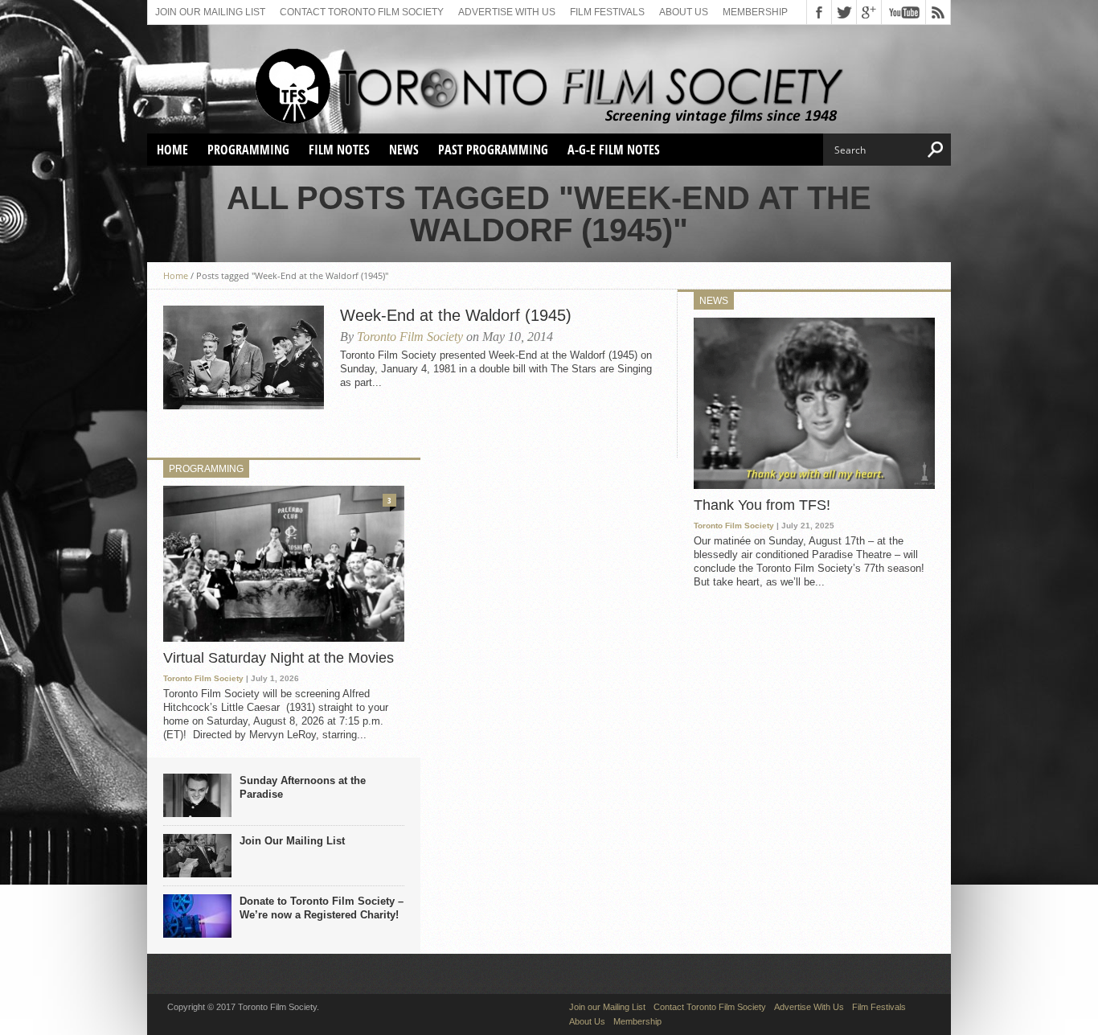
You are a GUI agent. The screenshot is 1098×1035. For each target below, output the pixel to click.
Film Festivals (607, 12)
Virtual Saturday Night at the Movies (278, 658)
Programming (248, 149)
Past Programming (493, 149)
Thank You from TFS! (762, 505)
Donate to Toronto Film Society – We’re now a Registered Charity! (322, 908)
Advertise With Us (506, 12)
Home (172, 149)
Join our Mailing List (210, 12)
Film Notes (339, 149)
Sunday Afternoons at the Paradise (303, 787)
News (404, 149)
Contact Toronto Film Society (362, 12)
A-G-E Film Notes (613, 149)
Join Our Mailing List (292, 841)
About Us (683, 12)
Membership (755, 12)
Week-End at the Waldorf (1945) (456, 315)
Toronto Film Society (410, 336)
